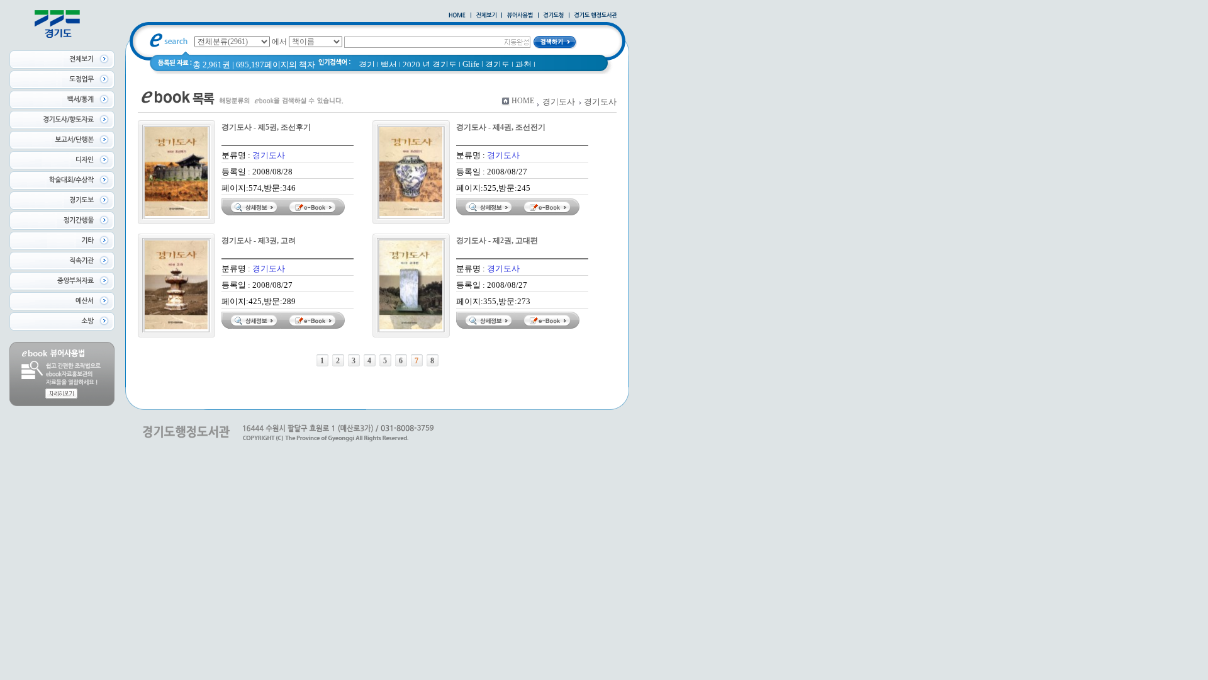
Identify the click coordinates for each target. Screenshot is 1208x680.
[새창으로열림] (554, 15)
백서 (389, 64)
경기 (367, 64)
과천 (523, 64)
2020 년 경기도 (430, 64)
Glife (470, 64)
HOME (523, 100)
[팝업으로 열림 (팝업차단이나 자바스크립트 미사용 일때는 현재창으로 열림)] (520, 15)
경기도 (497, 64)
